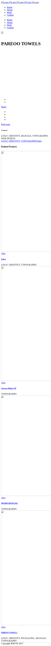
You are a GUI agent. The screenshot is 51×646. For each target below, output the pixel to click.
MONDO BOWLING (9, 503)
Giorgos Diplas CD (8, 388)
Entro (3, 259)
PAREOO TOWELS (9, 633)
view (3, 253)
